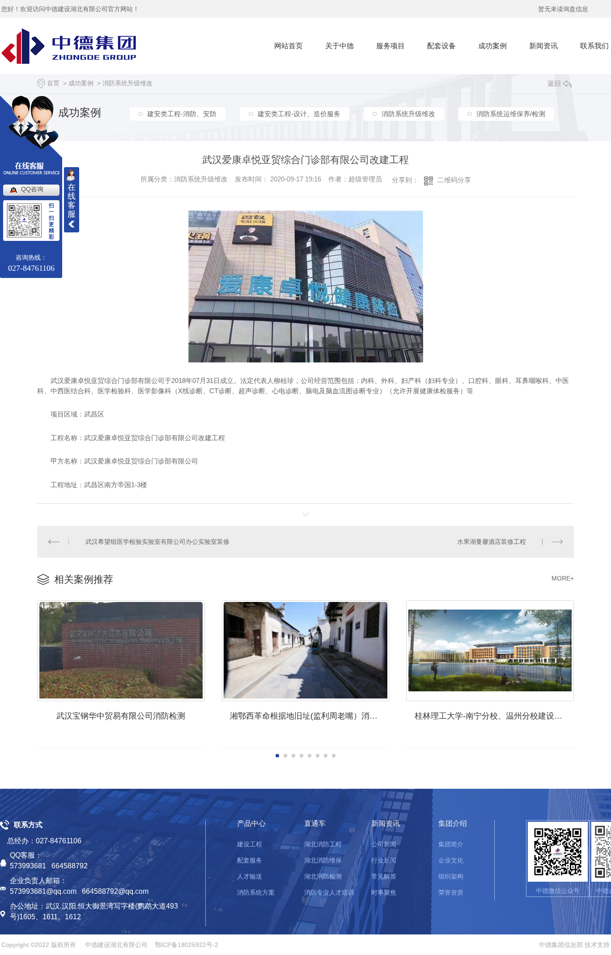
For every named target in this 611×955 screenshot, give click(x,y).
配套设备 (441, 46)
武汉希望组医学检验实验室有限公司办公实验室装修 (157, 541)
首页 (53, 83)
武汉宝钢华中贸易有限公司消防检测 (120, 715)
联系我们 (594, 46)
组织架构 (450, 876)
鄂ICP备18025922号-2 (186, 944)
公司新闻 (383, 844)
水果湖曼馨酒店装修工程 (491, 541)
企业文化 (450, 860)
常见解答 (383, 876)
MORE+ (563, 578)
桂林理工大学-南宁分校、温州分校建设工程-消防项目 (494, 715)
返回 (554, 83)
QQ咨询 (32, 189)
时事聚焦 (383, 892)
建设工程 (249, 844)
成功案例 (492, 46)
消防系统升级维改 (127, 83)
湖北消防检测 (323, 876)
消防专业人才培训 (329, 892)
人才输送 (249, 876)
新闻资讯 (543, 46)
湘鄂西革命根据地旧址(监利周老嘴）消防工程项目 (309, 715)
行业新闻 (383, 860)
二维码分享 (454, 180)
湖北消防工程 (323, 844)
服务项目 (390, 46)
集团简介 (450, 844)
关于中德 (339, 46)
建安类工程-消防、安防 (181, 114)
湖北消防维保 (323, 860)
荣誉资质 (450, 892)
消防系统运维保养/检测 (510, 114)
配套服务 (249, 860)
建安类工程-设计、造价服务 (299, 114)
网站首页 (288, 46)
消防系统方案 (256, 892)
